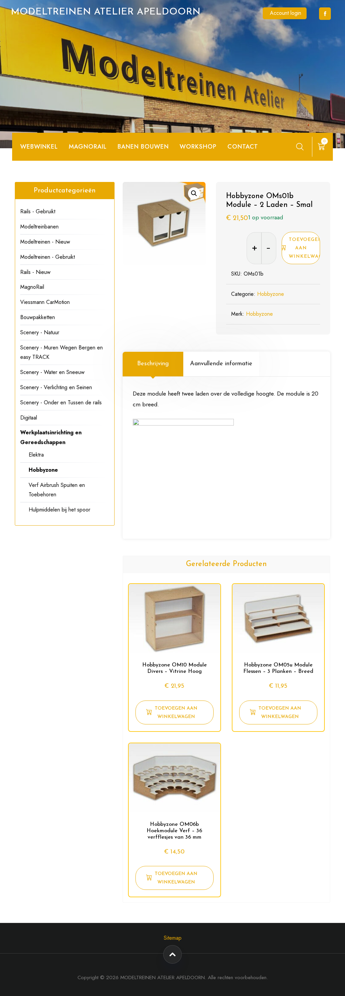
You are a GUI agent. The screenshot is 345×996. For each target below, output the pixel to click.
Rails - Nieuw (35, 272)
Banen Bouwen (143, 146)
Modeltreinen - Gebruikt (47, 257)
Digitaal (28, 418)
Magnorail (88, 146)
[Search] (300, 146)
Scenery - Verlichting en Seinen (56, 387)
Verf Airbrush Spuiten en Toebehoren (57, 490)
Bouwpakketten (37, 317)
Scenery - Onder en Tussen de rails (61, 402)
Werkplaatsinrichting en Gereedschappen (51, 437)
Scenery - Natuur (39, 332)
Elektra (36, 455)
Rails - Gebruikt (37, 211)
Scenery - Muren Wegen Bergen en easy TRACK (61, 352)
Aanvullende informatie (221, 364)
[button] (194, 193)
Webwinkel (39, 146)
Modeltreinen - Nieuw (45, 242)
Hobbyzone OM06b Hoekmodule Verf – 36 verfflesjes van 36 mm (174, 831)
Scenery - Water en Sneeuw (52, 372)
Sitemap (173, 938)
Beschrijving (153, 364)
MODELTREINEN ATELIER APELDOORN (105, 12)
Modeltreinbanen (39, 226)
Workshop (198, 146)
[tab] (153, 364)
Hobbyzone (270, 294)
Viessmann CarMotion (45, 302)
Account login (285, 13)
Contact (242, 146)
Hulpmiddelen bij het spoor (59, 509)
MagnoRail (32, 287)
